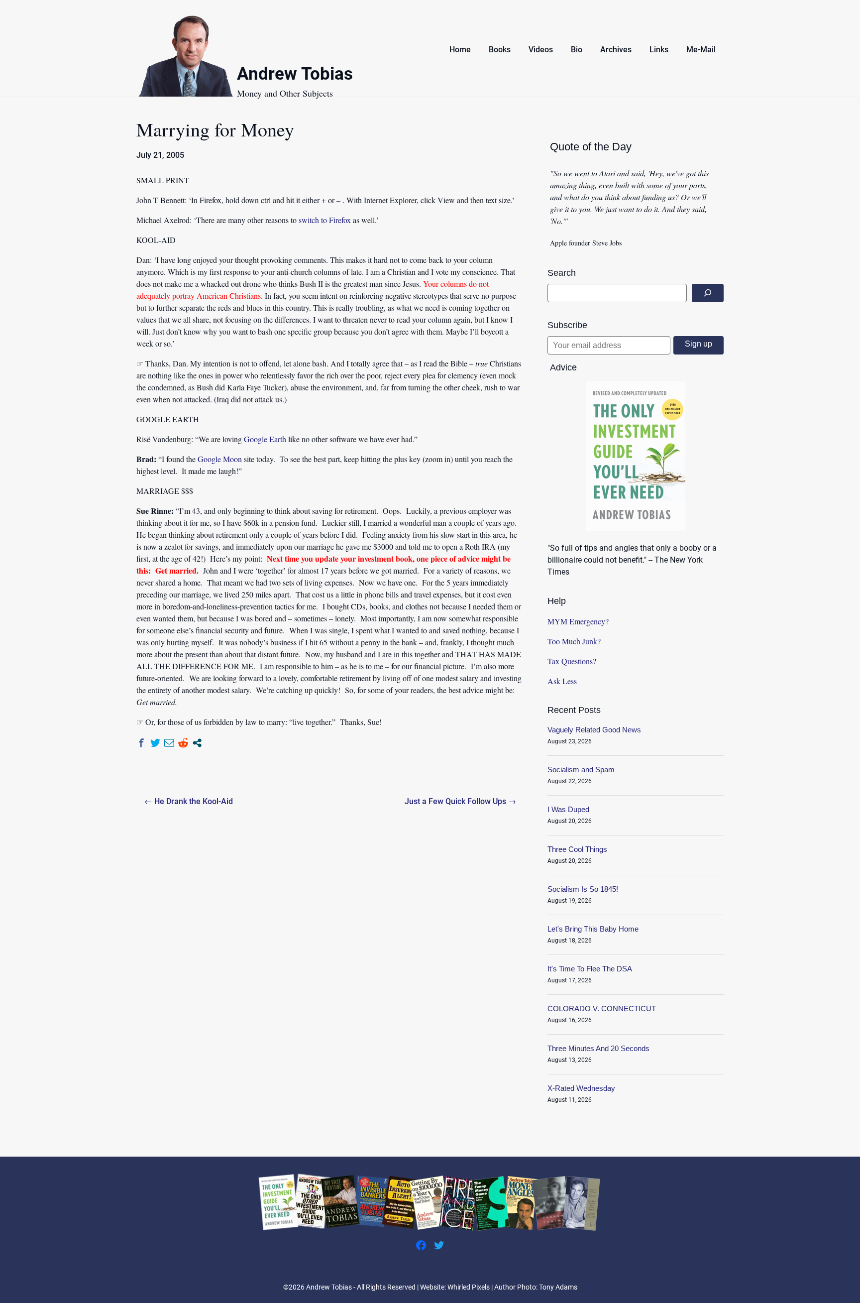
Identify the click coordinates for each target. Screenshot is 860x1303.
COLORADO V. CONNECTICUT (601, 1008)
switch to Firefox (325, 220)
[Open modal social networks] (197, 743)
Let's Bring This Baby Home (593, 929)
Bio (576, 49)
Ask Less (562, 681)
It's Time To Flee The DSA (589, 968)
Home (460, 49)
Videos (541, 49)
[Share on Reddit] (183, 743)
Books (500, 49)
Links (658, 49)
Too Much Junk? (574, 641)
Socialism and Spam (581, 769)
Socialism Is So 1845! (582, 889)
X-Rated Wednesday (581, 1088)
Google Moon (220, 459)
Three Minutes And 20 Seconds (598, 1048)
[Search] (708, 293)
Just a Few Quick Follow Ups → (460, 801)
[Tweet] (155, 743)
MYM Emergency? (578, 621)
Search (561, 273)
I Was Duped (568, 809)
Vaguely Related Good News (594, 729)
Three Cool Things (577, 849)
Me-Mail (701, 49)
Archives (616, 49)
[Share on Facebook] (141, 743)
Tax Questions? (571, 661)
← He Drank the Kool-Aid (188, 801)
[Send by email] (169, 743)
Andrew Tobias (295, 75)
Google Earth (265, 439)
